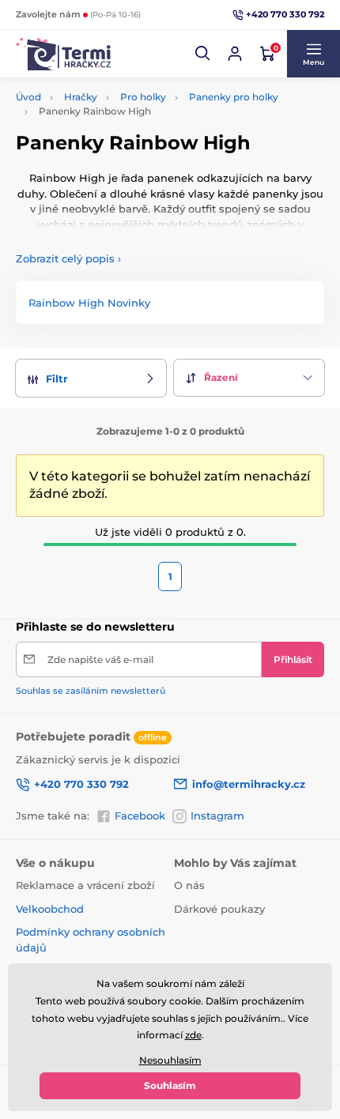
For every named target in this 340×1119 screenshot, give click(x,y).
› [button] (68, 258)
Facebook (140, 815)
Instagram (217, 815)
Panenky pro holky (233, 97)
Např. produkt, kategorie (118, 86)
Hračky (80, 97)
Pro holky (143, 97)
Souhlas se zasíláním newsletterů (90, 690)
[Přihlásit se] (235, 53)
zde (193, 1035)
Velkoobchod (50, 908)
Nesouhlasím (170, 1060)
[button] (203, 53)
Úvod (28, 97)
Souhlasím (170, 1085)
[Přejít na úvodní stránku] (63, 53)
